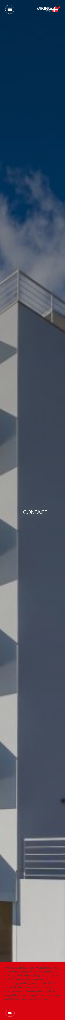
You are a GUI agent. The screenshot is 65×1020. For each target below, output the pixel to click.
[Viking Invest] (48, 8)
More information (17, 1006)
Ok (10, 1013)
